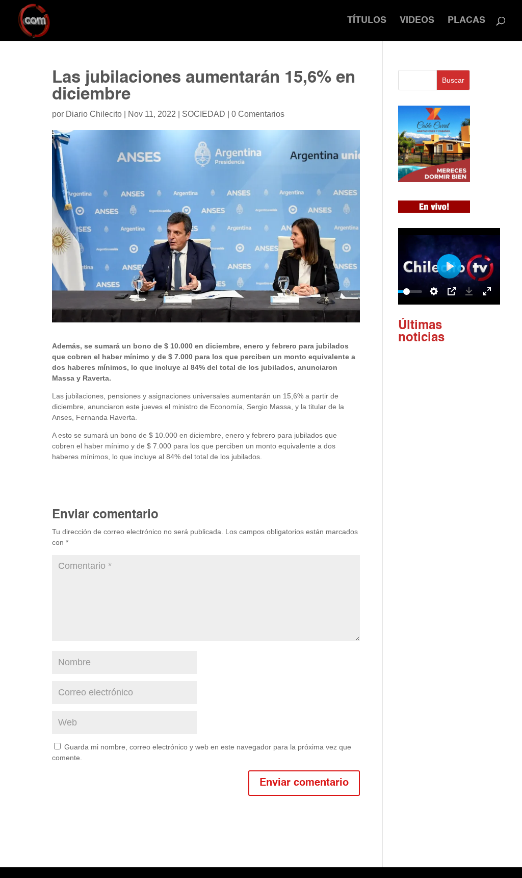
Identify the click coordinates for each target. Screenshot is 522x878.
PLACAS (466, 21)
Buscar (453, 80)
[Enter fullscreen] (487, 291)
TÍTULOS (366, 21)
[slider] (407, 291)
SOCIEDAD (203, 114)
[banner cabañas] (434, 179)
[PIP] (451, 291)
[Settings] (434, 291)
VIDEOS (417, 21)
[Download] (469, 291)
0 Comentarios (257, 114)
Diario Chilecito (94, 114)
